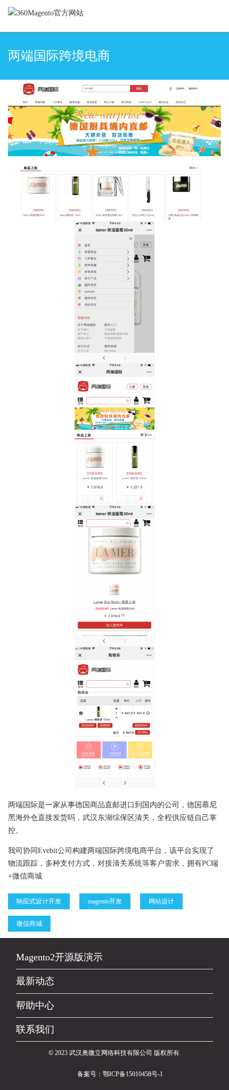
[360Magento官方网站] (46, 13)
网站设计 (161, 901)
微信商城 (29, 923)
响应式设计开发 (39, 901)
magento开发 (105, 901)
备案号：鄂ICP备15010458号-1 (120, 1074)
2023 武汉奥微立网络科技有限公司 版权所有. (118, 1053)
